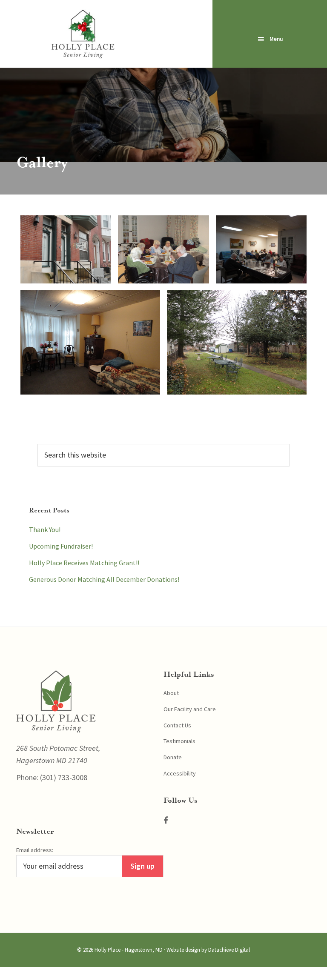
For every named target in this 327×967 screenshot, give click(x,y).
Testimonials (179, 741)
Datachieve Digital (229, 949)
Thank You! (44, 529)
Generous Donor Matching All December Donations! (104, 579)
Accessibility (180, 773)
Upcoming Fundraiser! (61, 546)
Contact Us (177, 725)
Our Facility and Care (190, 709)
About (171, 693)
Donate (173, 757)
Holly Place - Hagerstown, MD (129, 949)
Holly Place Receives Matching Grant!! (84, 562)
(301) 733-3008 (62, 777)
